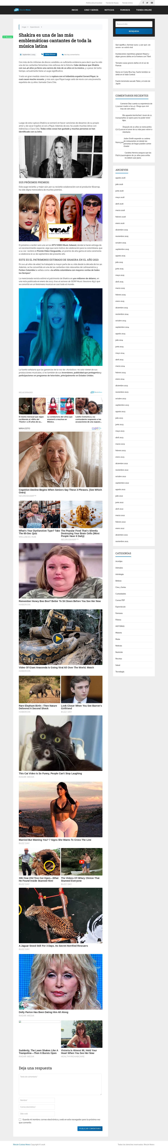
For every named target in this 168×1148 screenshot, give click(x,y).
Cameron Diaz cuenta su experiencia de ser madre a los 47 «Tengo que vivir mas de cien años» (136, 106)
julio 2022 (119, 496)
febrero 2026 (120, 217)
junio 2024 (119, 347)
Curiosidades (120, 594)
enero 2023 (119, 457)
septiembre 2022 (122, 483)
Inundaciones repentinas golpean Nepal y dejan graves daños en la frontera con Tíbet (133, 55)
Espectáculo (50, 54)
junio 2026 (119, 191)
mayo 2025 (119, 275)
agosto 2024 (120, 334)
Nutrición (119, 652)
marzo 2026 (120, 210)
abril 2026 (119, 204)
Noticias (109, 10)
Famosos (125, 10)
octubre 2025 (120, 243)
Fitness (118, 620)
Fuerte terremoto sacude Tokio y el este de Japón (132, 82)
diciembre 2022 (121, 463)
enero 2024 (119, 379)
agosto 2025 (120, 256)
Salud (117, 665)
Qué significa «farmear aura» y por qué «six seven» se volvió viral (132, 46)
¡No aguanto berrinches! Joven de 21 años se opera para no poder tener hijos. (137, 117)
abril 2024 (119, 360)
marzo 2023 (120, 444)
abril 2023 (119, 437)
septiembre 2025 (122, 249)
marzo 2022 (120, 515)
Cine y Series (91, 10)
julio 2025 (119, 262)
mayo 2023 (119, 431)
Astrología (119, 574)
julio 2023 (119, 418)
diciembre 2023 (121, 386)
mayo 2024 (119, 353)
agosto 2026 (120, 178)
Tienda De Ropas (112, 3)
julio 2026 (119, 184)
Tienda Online (127, 3)
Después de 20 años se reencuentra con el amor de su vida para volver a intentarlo (137, 129)
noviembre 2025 (121, 236)
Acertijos (118, 561)
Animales (119, 568)
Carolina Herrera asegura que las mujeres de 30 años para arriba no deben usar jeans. (138, 155)
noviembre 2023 (121, 392)
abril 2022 (119, 509)
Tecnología (119, 672)
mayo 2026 (119, 197)
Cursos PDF (120, 600)
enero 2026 (119, 223)
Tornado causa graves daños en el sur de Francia (132, 64)
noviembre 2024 (121, 314)
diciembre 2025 (121, 230)
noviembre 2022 (121, 470)
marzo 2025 (120, 288)
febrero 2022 (120, 522)
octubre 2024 (120, 321)
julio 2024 (119, 340)
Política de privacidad (94, 3)
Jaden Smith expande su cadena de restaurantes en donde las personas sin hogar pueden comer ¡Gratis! (137, 142)
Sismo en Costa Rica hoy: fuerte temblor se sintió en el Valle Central (132, 73)
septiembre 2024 (122, 327)
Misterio (118, 633)
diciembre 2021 (121, 535)
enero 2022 (119, 528)
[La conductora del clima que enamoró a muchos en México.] (60, 406)
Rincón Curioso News (21, 1145)
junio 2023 (119, 424)
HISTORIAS (119, 626)
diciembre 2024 (121, 308)
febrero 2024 (120, 373)
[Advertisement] (60, 103)
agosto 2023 (120, 412)
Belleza (118, 581)
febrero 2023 (120, 450)
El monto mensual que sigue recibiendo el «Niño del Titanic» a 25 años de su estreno (31, 419)
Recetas (118, 659)
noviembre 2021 (121, 541)
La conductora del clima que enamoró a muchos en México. (59, 419)
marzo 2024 (120, 366)
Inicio (75, 10)
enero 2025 (119, 301)
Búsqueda (134, 31)
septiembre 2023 (122, 405)
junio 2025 (119, 269)
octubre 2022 (120, 476)
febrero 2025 (120, 295)
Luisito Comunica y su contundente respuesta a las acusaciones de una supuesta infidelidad (89, 419)
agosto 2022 (120, 489)
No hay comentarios (71, 54)
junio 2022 (119, 502)
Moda (117, 639)
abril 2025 (119, 282)
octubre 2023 (120, 399)
